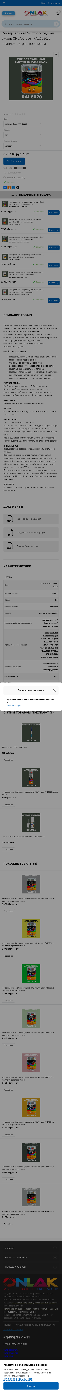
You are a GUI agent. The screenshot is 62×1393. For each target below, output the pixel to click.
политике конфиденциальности (18, 1379)
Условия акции (14, 705)
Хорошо (31, 1386)
